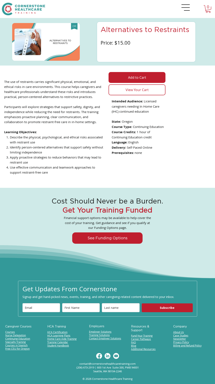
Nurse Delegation (15, 335)
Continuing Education (17, 338)
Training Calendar (57, 342)
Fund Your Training (142, 335)
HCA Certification (57, 332)
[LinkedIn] (107, 356)
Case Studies (180, 335)
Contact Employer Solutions (105, 338)
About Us (178, 332)
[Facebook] (99, 356)
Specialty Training (15, 342)
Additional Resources (143, 349)
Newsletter (179, 338)
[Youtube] (116, 356)
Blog (133, 345)
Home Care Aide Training (62, 338)
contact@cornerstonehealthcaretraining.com (107, 364)
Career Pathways (141, 339)
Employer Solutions (100, 331)
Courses (10, 332)
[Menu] (186, 7)
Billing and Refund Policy (187, 345)
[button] (208, 9)
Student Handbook (58, 345)
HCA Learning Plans (58, 335)
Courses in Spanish (16, 345)
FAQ (133, 342)
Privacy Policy (181, 342)
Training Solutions (99, 335)
